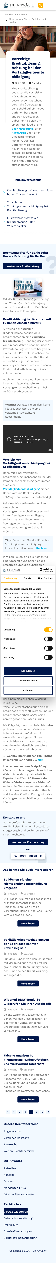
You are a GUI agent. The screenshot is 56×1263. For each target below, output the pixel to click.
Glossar (8, 1181)
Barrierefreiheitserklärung (20, 1237)
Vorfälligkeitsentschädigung (21, 488)
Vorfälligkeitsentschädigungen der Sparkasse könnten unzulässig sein (26, 944)
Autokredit (19, 132)
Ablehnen (28, 690)
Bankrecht (10, 1144)
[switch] (48, 639)
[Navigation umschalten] (49, 5)
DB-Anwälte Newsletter (19, 1194)
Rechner (41, 548)
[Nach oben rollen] (49, 1244)
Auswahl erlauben (28, 680)
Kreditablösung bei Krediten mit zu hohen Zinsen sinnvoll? (30, 192)
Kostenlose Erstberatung (22, 266)
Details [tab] (27, 578)
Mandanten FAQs (15, 1187)
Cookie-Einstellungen (18, 1231)
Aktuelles (10, 1168)
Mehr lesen (28, 923)
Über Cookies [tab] (45, 578)
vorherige (8, 1112)
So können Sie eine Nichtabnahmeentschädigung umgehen (25, 884)
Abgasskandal (13, 1131)
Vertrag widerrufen (16, 1211)
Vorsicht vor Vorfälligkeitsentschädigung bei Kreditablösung (27, 206)
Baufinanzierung (22, 128)
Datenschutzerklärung (18, 1218)
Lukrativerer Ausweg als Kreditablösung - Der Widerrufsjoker (22, 221)
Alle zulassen (28, 671)
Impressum (11, 1224)
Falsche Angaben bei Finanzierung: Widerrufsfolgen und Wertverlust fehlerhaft (26, 1060)
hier (39, 759)
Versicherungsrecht (16, 1137)
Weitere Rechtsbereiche (19, 1150)
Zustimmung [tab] (10, 578)
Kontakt (9, 1174)
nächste (48, 1112)
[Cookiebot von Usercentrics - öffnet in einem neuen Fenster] (40, 570)
